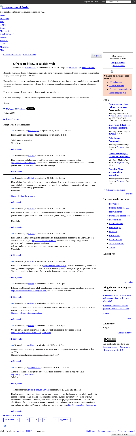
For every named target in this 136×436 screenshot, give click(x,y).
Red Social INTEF (23, 431)
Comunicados (115, 239)
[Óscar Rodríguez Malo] (127, 261)
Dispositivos (115, 219)
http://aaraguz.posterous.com (23, 374)
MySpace (10, 109)
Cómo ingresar (115, 82)
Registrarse (88, 2)
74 (55, 419)
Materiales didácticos (119, 215)
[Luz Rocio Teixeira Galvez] (106, 275)
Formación (114, 235)
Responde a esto (11, 119)
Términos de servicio (127, 431)
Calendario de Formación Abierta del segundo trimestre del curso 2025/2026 (117, 298)
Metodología (115, 227)
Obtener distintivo (125, 333)
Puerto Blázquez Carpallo (39, 390)
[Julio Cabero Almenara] (120, 275)
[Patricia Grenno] (127, 275)
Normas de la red (116, 85)
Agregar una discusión (115, 190)
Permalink (12, 131)
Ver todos (129, 194)
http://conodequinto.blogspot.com (82, 405)
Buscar (133, 2)
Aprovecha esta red (117, 93)
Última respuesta (123, 116)
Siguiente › (64, 419)
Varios (112, 247)
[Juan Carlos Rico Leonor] (120, 268)
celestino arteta (34, 367)
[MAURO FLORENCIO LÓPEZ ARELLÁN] (106, 261)
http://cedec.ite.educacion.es (23, 162)
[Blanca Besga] (127, 268)
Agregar (97, 55)
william (31, 284)
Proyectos (73, 67)
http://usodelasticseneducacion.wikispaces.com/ (31, 332)
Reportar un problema (107, 431)
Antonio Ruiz (30, 67)
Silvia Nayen (33, 130)
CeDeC (31, 156)
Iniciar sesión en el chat (120, 434)
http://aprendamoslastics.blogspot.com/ (27, 313)
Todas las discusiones (12, 54)
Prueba (106, 313)
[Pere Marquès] (113, 275)
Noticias (113, 231)
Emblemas (90, 431)
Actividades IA (116, 243)
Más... (130, 318)
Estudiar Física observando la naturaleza (116, 172)
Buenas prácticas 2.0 (119, 207)
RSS (5, 426)
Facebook (21, 109)
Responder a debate (12, 415)
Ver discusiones (88, 67)
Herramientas (115, 211)
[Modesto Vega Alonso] (106, 268)
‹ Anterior (9, 419)
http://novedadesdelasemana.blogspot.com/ (29, 291)
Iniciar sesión (100, 2)
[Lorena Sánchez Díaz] (113, 268)
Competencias (116, 223)
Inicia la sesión (119, 65)
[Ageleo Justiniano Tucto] (113, 261)
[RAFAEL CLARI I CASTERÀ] (120, 261)
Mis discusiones (29, 54)
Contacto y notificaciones (120, 89)
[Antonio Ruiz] (7, 69)
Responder (16, 149)
